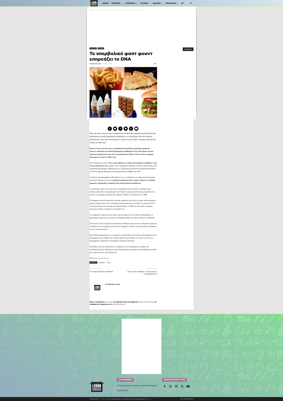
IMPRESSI (148, 399)
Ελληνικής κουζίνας (146, 302)
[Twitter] (182, 387)
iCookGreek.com (119, 304)
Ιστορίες (144, 3)
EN (182, 3)
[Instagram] (170, 387)
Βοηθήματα (171, 3)
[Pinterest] (176, 387)
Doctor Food (109, 10)
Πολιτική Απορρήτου (187, 399)
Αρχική (105, 3)
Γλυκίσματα (130, 3)
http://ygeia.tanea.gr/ (101, 258)
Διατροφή (99, 10)
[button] (190, 3)
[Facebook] (164, 387)
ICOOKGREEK (102, 399)
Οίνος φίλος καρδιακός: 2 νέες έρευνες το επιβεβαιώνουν (142, 273)
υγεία (108, 262)
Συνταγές (116, 3)
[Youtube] (188, 387)
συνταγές (108, 302)
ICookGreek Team (95, 63)
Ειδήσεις (157, 3)
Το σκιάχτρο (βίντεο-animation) (101, 272)
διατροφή (102, 262)
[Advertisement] (141, 27)
